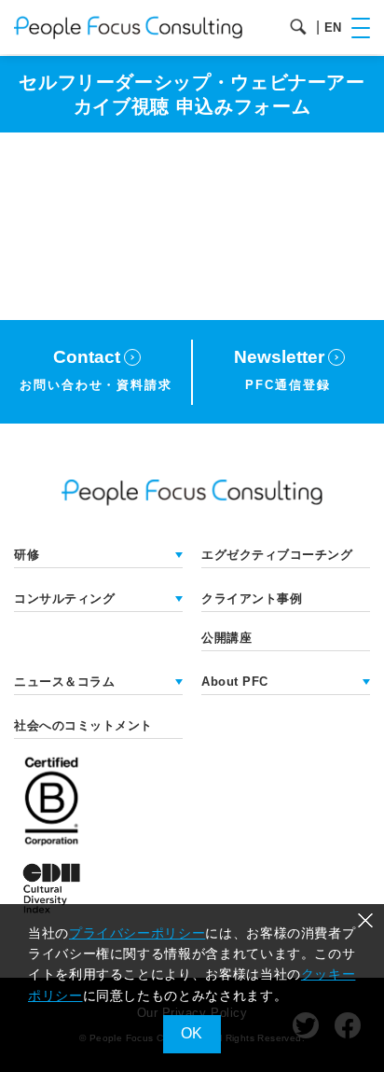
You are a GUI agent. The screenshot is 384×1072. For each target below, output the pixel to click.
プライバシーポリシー (137, 933)
